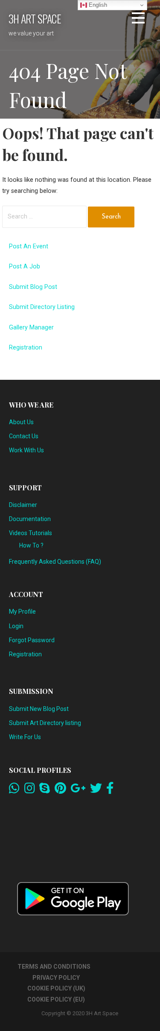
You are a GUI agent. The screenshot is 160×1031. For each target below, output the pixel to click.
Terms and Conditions (53, 966)
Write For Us (25, 737)
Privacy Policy (56, 977)
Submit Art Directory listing (45, 722)
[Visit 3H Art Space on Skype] (44, 790)
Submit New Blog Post (39, 708)
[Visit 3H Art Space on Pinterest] (60, 790)
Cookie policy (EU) (56, 999)
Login (16, 626)
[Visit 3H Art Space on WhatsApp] (14, 790)
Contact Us (23, 436)
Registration (25, 347)
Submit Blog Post (33, 287)
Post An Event (28, 246)
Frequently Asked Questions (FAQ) (55, 561)
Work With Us (26, 450)
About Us (21, 422)
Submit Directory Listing (42, 307)
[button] (138, 19)
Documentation (30, 519)
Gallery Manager (31, 327)
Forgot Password (32, 640)
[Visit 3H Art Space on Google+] (77, 790)
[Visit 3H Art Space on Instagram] (29, 790)
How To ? (31, 545)
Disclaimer (23, 504)
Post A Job (24, 266)
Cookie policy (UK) (56, 988)
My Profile (22, 611)
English (97, 5)
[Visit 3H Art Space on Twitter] (96, 790)
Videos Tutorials (30, 533)
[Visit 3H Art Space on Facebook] (110, 790)
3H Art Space (35, 18)
